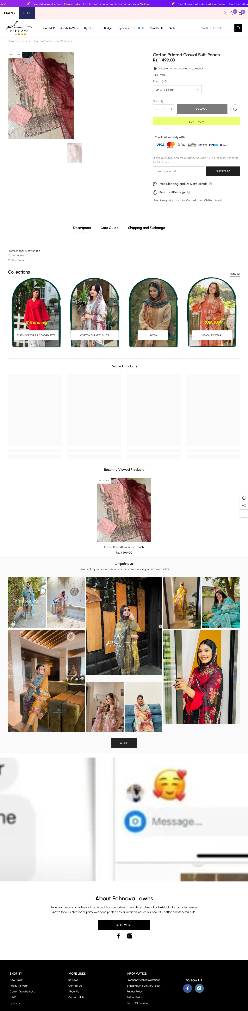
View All (235, 274)
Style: (160, 81)
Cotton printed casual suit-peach (124, 547)
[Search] (220, 28)
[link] (35, 450)
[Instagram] (130, 936)
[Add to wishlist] (235, 109)
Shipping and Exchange (146, 228)
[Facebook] (118, 936)
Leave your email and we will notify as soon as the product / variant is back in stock (195, 160)
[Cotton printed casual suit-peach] (124, 510)
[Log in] (225, 13)
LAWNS (9, 13)
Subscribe (223, 171)
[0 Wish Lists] (232, 13)
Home (11, 41)
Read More (124, 925)
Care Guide (109, 228)
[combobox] (216, 28)
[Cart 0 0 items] (240, 13)
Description (82, 228)
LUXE (27, 13)
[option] (75, 153)
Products (25, 41)
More (124, 743)
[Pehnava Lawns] (36, 312)
